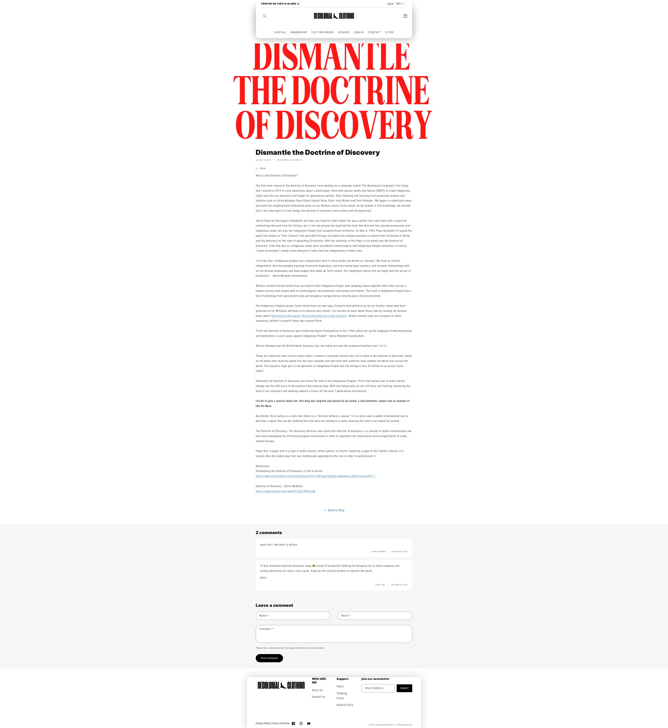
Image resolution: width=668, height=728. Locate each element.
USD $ (399, 3)
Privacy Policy (263, 723)
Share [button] (263, 168)
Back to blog (336, 510)
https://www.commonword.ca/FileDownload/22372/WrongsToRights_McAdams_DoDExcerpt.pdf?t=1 (315, 476)
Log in (390, 3)
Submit (404, 688)
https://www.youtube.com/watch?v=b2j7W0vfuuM (285, 491)
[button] (265, 16)
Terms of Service (281, 723)
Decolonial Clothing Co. (385, 725)
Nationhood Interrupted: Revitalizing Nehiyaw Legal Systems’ (309, 316)
